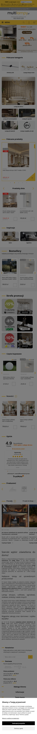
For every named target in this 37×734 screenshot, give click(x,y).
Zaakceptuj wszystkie (18, 723)
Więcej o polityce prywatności (10, 718)
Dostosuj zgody (18, 728)
